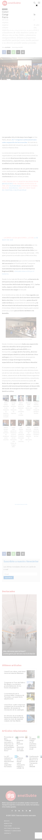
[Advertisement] (21, 17)
